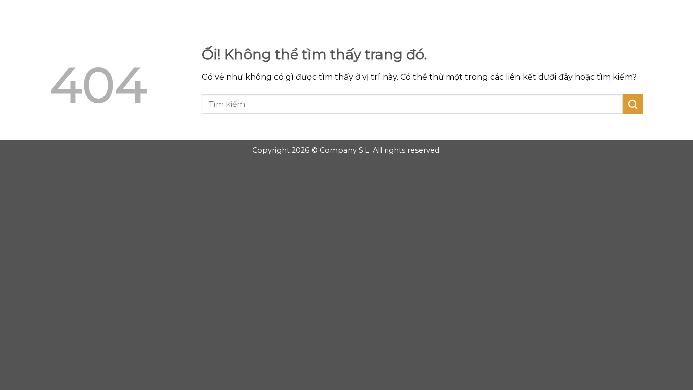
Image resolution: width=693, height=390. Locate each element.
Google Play (346, 16)
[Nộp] (633, 104)
